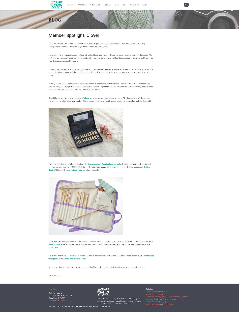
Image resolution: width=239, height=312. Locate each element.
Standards (82, 5)
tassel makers (54, 244)
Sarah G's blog (54, 275)
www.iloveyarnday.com (155, 294)
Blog (124, 5)
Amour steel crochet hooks (74, 259)
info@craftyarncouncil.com (59, 300)
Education (71, 5)
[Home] (57, 5)
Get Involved (95, 5)
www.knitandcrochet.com (178, 297)
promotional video (74, 170)
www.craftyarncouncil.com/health (159, 304)
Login (145, 5)
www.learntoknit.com (154, 299)
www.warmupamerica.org (156, 302)
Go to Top (52, 289)
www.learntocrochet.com (174, 299)
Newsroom (134, 5)
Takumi (86, 98)
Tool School (74, 256)
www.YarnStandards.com (156, 297)
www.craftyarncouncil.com (156, 292)
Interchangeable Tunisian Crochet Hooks (104, 164)
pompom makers (69, 241)
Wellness (107, 5)
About (116, 5)
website (118, 267)
